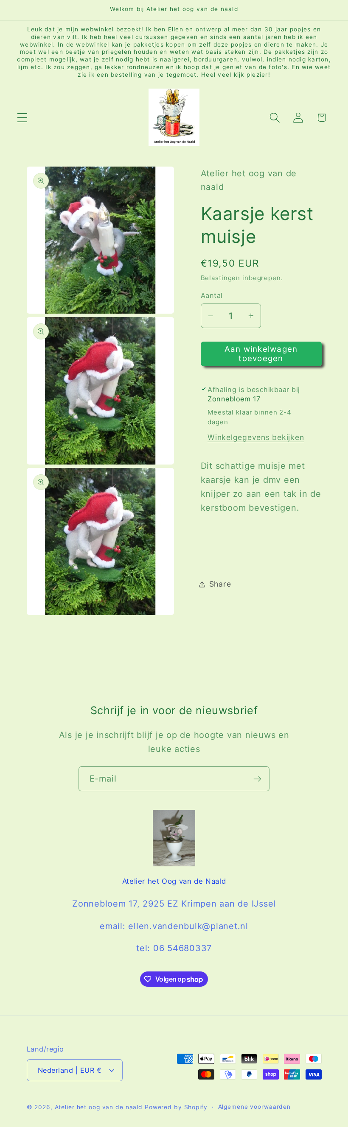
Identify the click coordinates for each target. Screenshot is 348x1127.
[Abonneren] (257, 778)
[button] (22, 117)
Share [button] (220, 583)
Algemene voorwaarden (254, 1106)
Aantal (212, 295)
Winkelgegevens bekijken (256, 437)
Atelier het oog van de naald (99, 1107)
